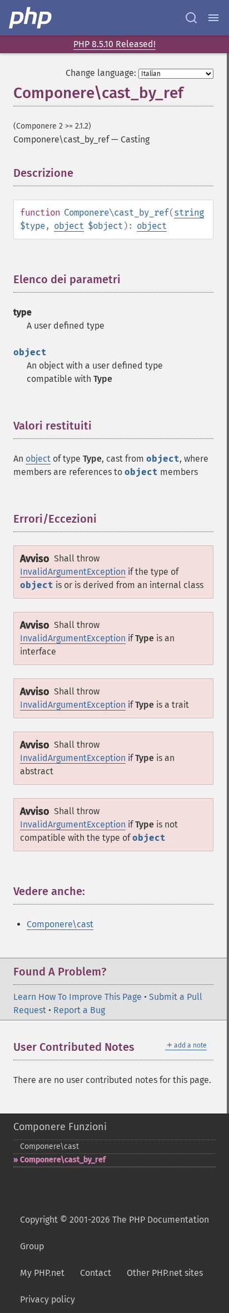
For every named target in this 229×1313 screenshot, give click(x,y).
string (189, 212)
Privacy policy (47, 1299)
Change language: (101, 73)
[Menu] (213, 18)
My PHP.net (42, 1273)
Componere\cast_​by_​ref (63, 1159)
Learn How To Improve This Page (77, 997)
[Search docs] (191, 18)
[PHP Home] (31, 17)
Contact (95, 1273)
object (69, 226)
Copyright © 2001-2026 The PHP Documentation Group (114, 1232)
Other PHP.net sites (165, 1273)
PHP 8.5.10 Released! (114, 44)
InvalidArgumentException (73, 571)
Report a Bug (79, 1010)
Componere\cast (60, 924)
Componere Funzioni (60, 1127)
